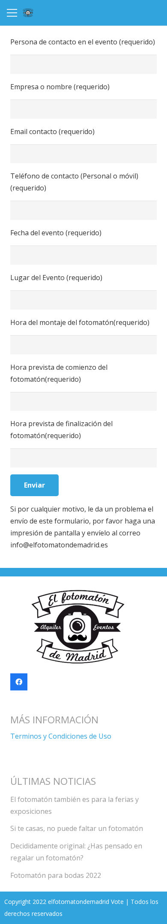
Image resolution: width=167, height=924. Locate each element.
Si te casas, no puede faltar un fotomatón (76, 828)
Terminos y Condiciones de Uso (60, 736)
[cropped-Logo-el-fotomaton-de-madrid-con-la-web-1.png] (28, 13)
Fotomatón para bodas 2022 (55, 875)
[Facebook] (18, 681)
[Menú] (12, 12)
